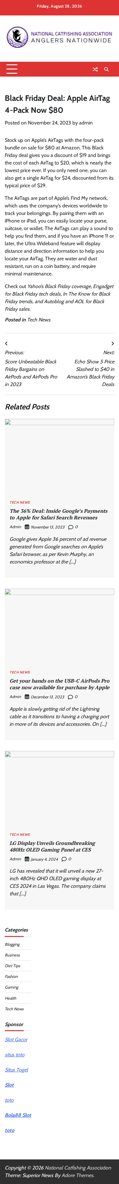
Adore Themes (77, 1175)
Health (10, 998)
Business (12, 955)
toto (9, 1100)
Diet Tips (12, 965)
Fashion (11, 976)
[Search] (106, 69)
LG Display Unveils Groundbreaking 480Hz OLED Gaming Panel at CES (52, 846)
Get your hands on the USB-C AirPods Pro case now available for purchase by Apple (59, 684)
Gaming (11, 987)
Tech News (38, 320)
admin (86, 123)
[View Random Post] (95, 69)
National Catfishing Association (78, 1168)
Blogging (12, 944)
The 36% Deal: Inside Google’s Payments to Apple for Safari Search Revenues (58, 514)
